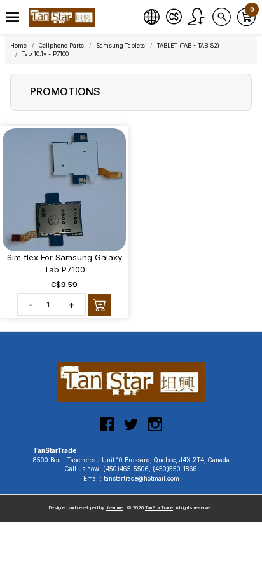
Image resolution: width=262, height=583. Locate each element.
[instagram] (155, 429)
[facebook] (107, 429)
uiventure (114, 508)
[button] (12, 17)
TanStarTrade (159, 508)
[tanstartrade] (64, 17)
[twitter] (131, 429)
